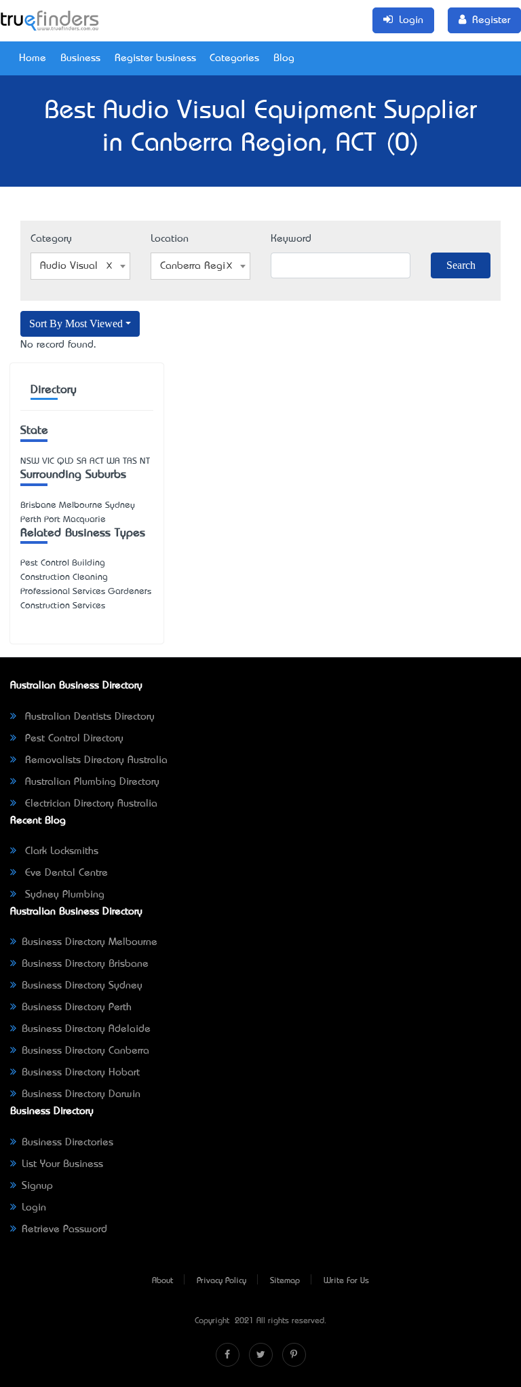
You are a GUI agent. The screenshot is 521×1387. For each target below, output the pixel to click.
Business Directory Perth (77, 1007)
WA (113, 461)
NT (145, 461)
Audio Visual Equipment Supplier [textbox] (83, 266)
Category (51, 239)
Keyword (291, 239)
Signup (37, 1186)
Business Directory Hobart (81, 1072)
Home (32, 58)
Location (170, 239)
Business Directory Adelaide (86, 1029)
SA (82, 461)
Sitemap (285, 1281)
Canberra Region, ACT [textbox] (203, 266)
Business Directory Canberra (85, 1051)
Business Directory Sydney (82, 986)
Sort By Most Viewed (76, 323)
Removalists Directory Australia (95, 760)
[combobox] (80, 266)
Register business (155, 58)
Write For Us (346, 1281)
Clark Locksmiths (60, 851)
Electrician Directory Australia (89, 804)
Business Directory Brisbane (85, 964)
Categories (234, 58)
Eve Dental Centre (65, 873)
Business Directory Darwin (81, 1094)
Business (80, 58)
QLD (65, 461)
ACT (97, 461)
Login (34, 1208)
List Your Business (62, 1164)
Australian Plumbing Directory (90, 782)
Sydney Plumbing (63, 895)
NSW (29, 461)
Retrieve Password (64, 1229)
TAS (130, 461)
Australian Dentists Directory (88, 717)
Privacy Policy (221, 1281)
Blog (283, 58)
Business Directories (67, 1142)
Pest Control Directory (72, 738)
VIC (48, 461)
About (162, 1281)
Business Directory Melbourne (89, 942)
